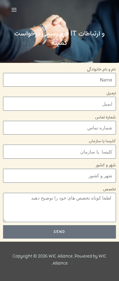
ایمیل (111, 93)
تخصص (109, 189)
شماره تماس (105, 117)
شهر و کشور (106, 165)
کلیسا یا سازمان (102, 141)
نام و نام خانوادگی (101, 69)
